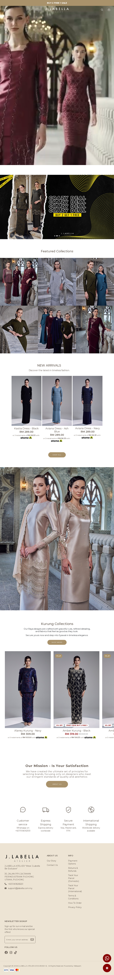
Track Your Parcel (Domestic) (73, 878)
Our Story (51, 861)
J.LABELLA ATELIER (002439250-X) (32, 966)
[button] (54, 235)
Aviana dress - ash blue (57, 430)
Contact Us (52, 865)
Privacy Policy (75, 907)
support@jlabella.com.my (20, 888)
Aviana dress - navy (87, 428)
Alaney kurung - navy (27, 730)
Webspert (77, 966)
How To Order (75, 903)
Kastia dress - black (26, 428)
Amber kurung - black (76, 730)
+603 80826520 (15, 884)
